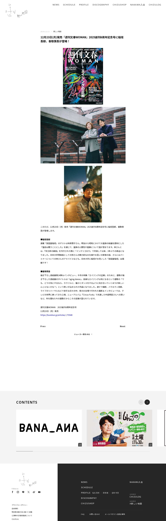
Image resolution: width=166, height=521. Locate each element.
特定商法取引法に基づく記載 (22, 512)
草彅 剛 (105, 493)
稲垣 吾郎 (95, 493)
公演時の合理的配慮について (22, 515)
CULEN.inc (15, 519)
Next (123, 326)
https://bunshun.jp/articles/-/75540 (56, 314)
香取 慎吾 (115, 493)
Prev (43, 326)
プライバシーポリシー (19, 505)
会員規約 (15, 508)
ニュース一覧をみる (82, 334)
